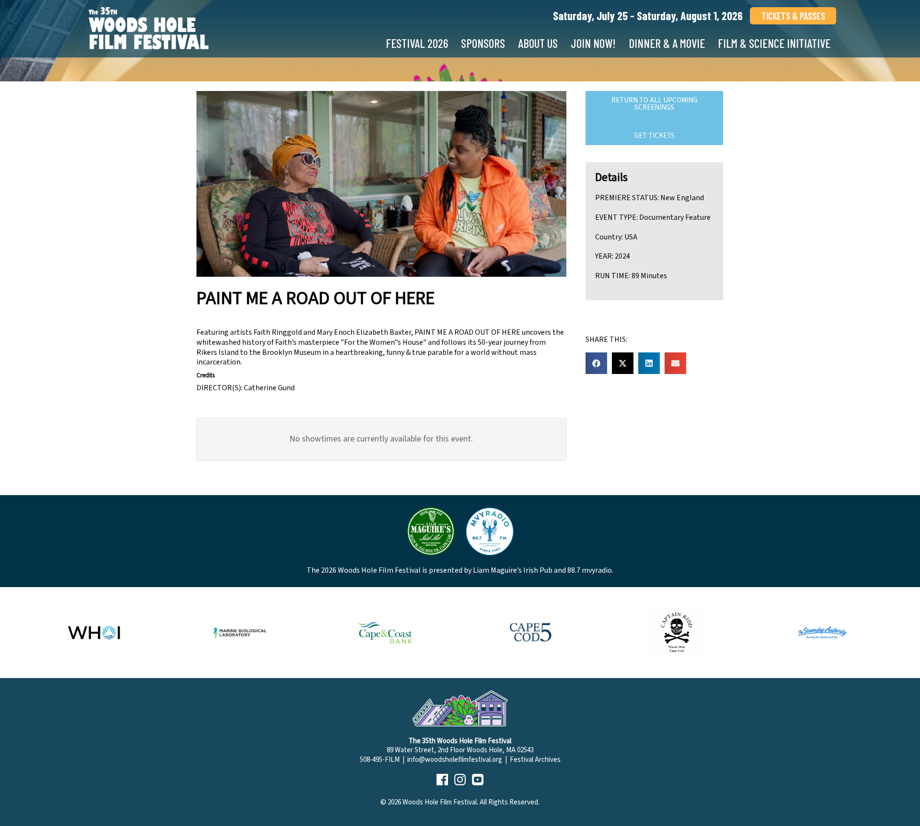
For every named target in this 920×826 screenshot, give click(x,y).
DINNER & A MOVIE (667, 43)
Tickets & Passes (793, 16)
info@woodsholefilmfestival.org (454, 760)
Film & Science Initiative (774, 43)
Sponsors (483, 43)
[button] (596, 363)
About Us (538, 43)
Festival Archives (535, 760)
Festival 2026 (417, 43)
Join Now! (593, 43)
